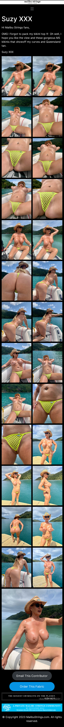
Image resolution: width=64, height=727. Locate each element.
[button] (32, 9)
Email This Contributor (32, 676)
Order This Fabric (32, 686)
